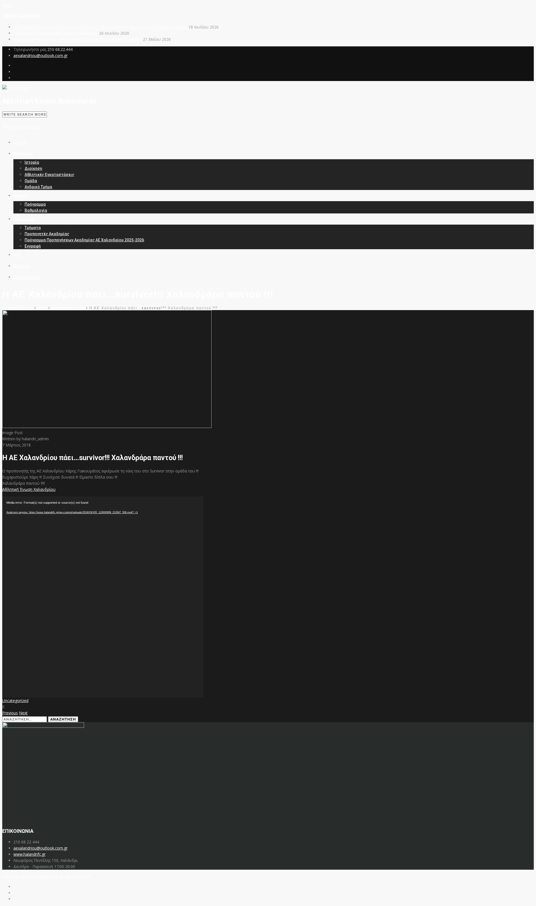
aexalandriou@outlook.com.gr (40, 55)
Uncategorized (15, 700)
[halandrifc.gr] (15, 88)
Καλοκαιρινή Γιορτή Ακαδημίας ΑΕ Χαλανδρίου (55, 33)
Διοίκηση (33, 168)
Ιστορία (32, 162)
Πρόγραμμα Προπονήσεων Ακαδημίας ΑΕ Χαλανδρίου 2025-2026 (84, 240)
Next (23, 712)
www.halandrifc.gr (29, 854)
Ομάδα (31, 181)
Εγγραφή (33, 246)
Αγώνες (21, 195)
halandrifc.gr (46, 876)
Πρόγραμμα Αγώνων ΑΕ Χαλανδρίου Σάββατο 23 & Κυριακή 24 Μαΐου (77, 39)
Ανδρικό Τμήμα (38, 187)
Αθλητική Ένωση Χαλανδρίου (29, 489)
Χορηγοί (22, 266)
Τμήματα (33, 227)
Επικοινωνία (26, 277)
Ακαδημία (23, 219)
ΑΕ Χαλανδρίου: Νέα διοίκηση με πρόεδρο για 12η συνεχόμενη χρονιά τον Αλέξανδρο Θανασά (100, 27)
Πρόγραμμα (35, 204)
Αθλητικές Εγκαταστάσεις (49, 174)
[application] (102, 597)
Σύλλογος (23, 153)
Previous (10, 712)
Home (19, 142)
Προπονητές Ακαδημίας (47, 234)
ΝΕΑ (17, 255)
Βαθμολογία (36, 210)
